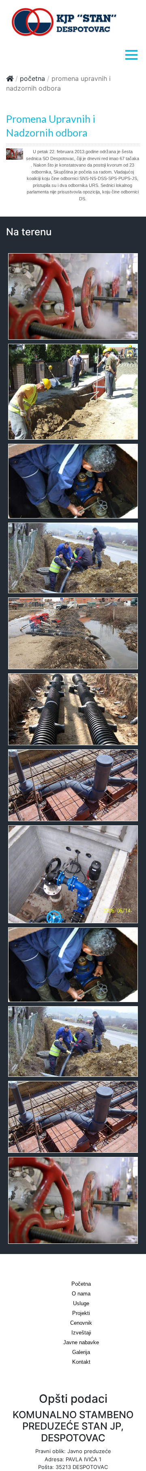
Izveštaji (81, 1333)
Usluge (81, 1303)
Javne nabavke (81, 1342)
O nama (81, 1294)
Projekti (81, 1313)
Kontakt (81, 1362)
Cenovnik (81, 1323)
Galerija (81, 1352)
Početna (32, 78)
